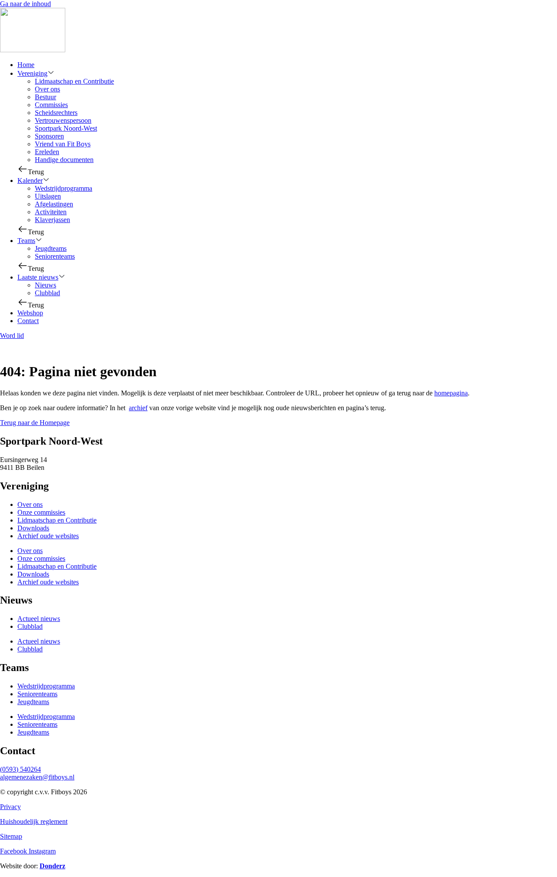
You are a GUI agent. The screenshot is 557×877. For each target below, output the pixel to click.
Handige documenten (64, 159)
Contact (28, 320)
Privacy (10, 806)
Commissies (51, 104)
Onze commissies (41, 512)
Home (25, 64)
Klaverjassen (52, 219)
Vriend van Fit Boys (63, 144)
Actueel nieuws (38, 618)
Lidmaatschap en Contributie (74, 81)
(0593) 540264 (20, 769)
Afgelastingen (54, 204)
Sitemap (11, 836)
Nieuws (45, 285)
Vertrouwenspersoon (63, 120)
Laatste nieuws (37, 277)
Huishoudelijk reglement (33, 821)
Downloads (33, 528)
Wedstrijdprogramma (63, 188)
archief (138, 408)
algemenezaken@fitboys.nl (37, 777)
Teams (26, 240)
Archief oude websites (48, 536)
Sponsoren (49, 136)
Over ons (47, 89)
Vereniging (32, 73)
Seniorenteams (55, 256)
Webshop (30, 313)
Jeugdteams (51, 248)
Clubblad (47, 293)
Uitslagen (48, 196)
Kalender (30, 180)
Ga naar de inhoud (25, 3)
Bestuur (45, 97)
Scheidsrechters (56, 112)
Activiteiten (51, 212)
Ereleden (47, 151)
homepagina (451, 393)
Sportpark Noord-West (66, 128)
